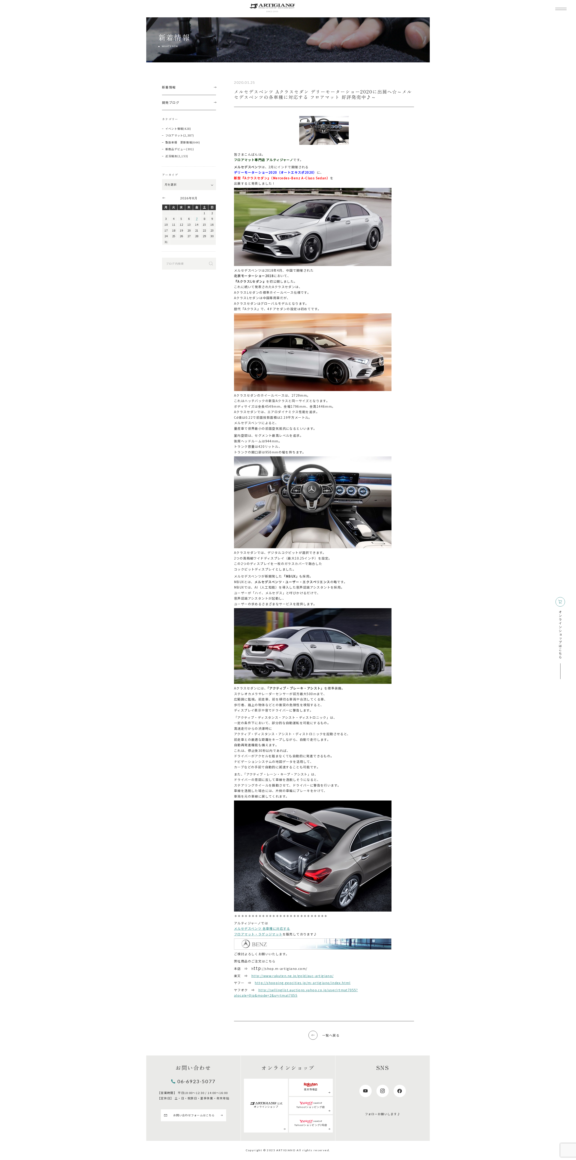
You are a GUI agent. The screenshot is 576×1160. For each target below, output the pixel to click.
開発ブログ (170, 102)
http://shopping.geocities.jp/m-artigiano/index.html (302, 982)
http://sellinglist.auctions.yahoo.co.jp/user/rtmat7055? (308, 990)
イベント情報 (174, 128)
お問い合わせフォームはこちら (194, 1115)
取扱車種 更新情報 (178, 142)
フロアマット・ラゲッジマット (258, 934)
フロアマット (174, 135)
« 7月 (163, 198)
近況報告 (171, 156)
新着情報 (169, 87)
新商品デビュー (175, 149)
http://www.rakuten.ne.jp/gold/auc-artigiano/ (292, 975)
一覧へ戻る (331, 1035)
